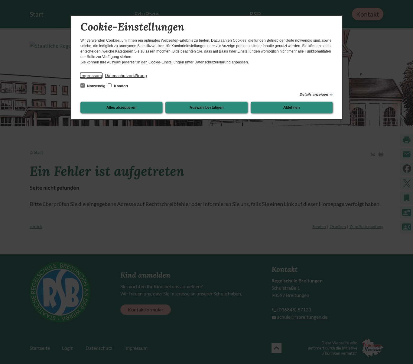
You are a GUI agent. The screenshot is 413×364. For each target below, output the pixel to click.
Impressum (91, 75)
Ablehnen (291, 107)
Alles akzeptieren (121, 107)
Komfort (120, 86)
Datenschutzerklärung (126, 75)
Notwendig (96, 86)
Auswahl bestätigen (206, 107)
